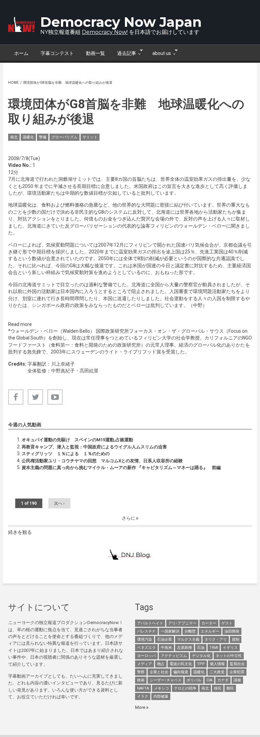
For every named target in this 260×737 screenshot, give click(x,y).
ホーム (21, 53)
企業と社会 (159, 672)
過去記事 (123, 52)
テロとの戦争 (185, 688)
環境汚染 (144, 639)
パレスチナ (146, 631)
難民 (230, 688)
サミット (90, 137)
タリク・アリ (215, 639)
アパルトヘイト (150, 623)
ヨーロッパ (146, 656)
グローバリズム (64, 137)
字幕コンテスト (57, 53)
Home (13, 82)
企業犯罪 (237, 672)
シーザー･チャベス (165, 680)
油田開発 (231, 631)
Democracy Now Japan (121, 22)
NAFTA (143, 688)
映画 (141, 680)
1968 (214, 647)
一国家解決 (170, 631)
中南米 (166, 647)
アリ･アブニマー (182, 623)
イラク (142, 696)
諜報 (237, 680)
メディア (144, 664)
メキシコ (161, 688)
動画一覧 (95, 53)
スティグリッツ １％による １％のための (66, 453)
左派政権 (184, 647)
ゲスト (227, 623)
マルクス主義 (188, 639)
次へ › (59, 503)
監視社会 (237, 664)
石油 (200, 647)
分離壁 (190, 631)
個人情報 (217, 664)
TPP (201, 664)
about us (158, 52)
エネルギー (210, 631)
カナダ (223, 680)
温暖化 (28, 137)
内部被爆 (160, 696)
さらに (129, 518)
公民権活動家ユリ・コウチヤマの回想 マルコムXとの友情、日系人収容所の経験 (102, 460)
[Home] (21, 24)
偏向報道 (180, 672)
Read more (20, 324)
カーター (208, 623)
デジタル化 (201, 656)
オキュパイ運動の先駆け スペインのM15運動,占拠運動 (77, 439)
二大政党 (217, 672)
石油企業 (164, 639)
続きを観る (20, 532)
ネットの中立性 (229, 656)
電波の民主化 (181, 664)
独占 (161, 664)
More (140, 707)
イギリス (230, 647)
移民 (217, 688)
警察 (141, 672)
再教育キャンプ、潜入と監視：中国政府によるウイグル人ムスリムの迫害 (94, 446)
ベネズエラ (146, 647)
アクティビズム (174, 656)
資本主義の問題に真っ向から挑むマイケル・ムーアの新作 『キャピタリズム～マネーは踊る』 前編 (121, 467)
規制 (235, 639)
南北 (14, 137)
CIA (209, 680)
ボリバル (194, 680)
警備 (42, 137)
